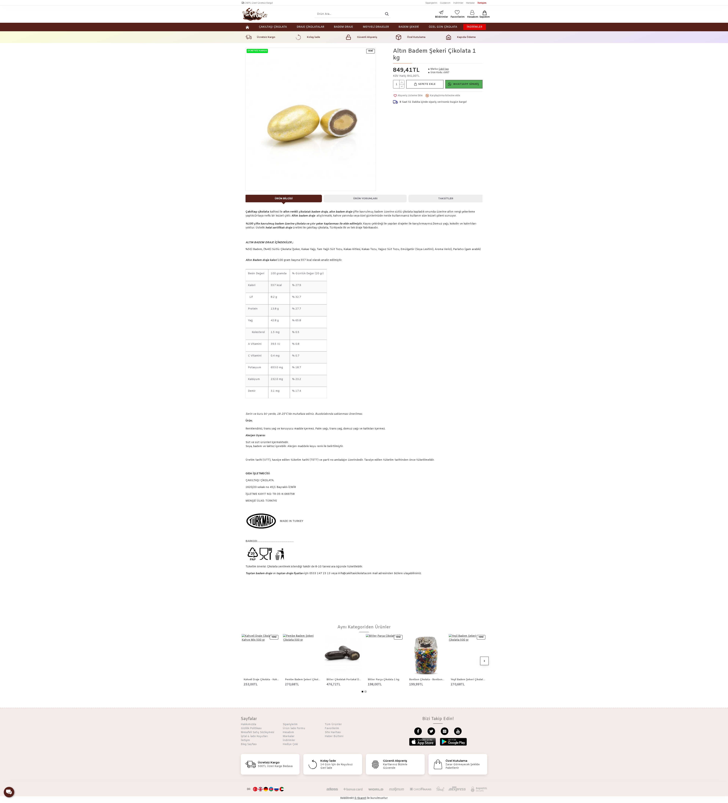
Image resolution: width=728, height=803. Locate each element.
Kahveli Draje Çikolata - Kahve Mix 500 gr (261, 679)
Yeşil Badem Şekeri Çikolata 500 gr (468, 679)
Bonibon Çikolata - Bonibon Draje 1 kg (427, 679)
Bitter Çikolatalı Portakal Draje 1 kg (344, 679)
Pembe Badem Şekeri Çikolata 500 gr (303, 679)
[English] (260, 789)
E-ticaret (360, 798)
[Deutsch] (266, 789)
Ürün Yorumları (365, 198)
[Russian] (276, 789)
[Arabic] (281, 789)
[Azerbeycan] (271, 789)
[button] (243, 661)
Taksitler (445, 198)
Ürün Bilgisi (284, 198)
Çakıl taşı (444, 69)
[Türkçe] (255, 789)
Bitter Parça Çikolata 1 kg (383, 679)
